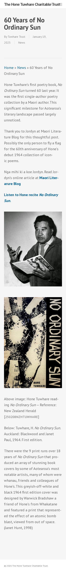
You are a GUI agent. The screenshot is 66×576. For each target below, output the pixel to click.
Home (9, 67)
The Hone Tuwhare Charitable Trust (32, 4)
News (21, 42)
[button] (60, 4)
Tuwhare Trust (16, 36)
